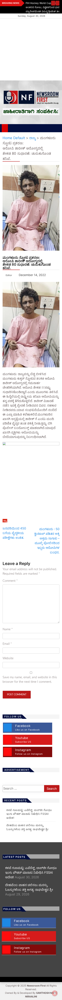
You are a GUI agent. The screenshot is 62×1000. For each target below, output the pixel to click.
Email (7, 643)
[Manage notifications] (55, 993)
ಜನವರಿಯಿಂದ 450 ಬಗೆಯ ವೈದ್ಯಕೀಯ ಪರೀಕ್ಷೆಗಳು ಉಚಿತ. (14, 532)
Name (8, 629)
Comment (10, 580)
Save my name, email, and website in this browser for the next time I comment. (30, 679)
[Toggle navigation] (12, 128)
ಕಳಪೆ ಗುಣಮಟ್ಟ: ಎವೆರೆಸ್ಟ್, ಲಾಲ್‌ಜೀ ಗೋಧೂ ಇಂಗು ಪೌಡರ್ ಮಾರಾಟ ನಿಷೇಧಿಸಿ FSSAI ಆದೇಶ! (29, 813)
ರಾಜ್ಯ (4, 521)
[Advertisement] (31, 49)
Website (8, 658)
